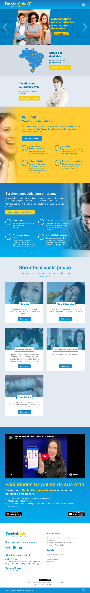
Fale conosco (52, 557)
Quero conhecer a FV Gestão (20, 212)
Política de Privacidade (55, 545)
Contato (50, 550)
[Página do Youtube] (20, 547)
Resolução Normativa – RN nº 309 (59, 543)
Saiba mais (24, 319)
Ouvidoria (50, 561)
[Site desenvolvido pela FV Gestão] (83, 590)
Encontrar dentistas (60, 67)
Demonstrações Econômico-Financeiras (61, 538)
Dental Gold (18, 4)
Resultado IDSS (52, 540)
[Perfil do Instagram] (8, 547)
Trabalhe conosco (53, 559)
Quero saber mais (31, 138)
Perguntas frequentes (55, 554)
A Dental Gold (53, 533)
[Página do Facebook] (14, 547)
